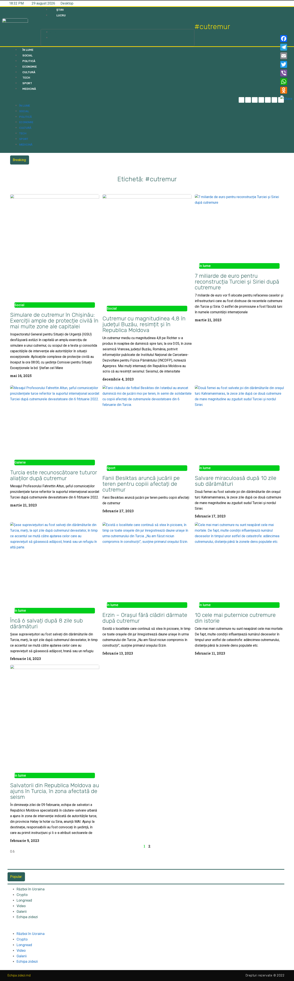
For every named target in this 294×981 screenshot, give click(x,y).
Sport (27, 83)
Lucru (61, 15)
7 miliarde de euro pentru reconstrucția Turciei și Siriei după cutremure (237, 282)
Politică (28, 61)
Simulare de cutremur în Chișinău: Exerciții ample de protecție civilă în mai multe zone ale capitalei (54, 321)
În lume (27, 49)
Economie (29, 66)
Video (21, 906)
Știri (60, 9)
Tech (26, 77)
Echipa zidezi (27, 917)
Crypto (22, 895)
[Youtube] (274, 100)
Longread (24, 900)
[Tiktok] (268, 100)
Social (27, 55)
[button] (117, 26)
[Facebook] (286, 38)
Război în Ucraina (31, 889)
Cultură (28, 72)
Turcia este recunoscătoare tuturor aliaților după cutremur (53, 475)
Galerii (22, 912)
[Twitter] (255, 100)
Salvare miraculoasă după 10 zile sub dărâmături (235, 481)
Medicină (29, 88)
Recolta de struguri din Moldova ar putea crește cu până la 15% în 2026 (85, 160)
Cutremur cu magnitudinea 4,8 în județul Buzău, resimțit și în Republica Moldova (144, 324)
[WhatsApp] (286, 81)
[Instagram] (261, 100)
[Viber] (286, 73)
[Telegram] (248, 100)
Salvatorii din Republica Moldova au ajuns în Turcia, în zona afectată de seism (54, 791)
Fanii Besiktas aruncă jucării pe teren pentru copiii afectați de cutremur (141, 484)
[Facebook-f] (241, 100)
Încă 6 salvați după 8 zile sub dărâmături (46, 623)
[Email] (286, 55)
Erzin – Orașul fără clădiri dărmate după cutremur (144, 618)
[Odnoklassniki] (286, 90)
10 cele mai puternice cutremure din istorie (235, 618)
